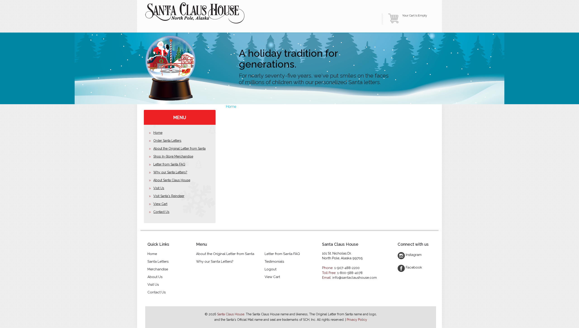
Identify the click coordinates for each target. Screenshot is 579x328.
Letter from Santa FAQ (169, 164)
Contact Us (161, 212)
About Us (154, 277)
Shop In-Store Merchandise (173, 156)
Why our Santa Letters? (170, 172)
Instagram (414, 255)
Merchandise (157, 269)
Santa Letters (157, 262)
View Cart (160, 204)
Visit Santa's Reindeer (168, 196)
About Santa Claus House (171, 180)
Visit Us (158, 188)
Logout (270, 269)
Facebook (414, 267)
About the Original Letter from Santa (179, 148)
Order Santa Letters (167, 140)
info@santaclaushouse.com (354, 278)
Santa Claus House (230, 314)
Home (231, 106)
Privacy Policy (357, 319)
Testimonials (274, 262)
